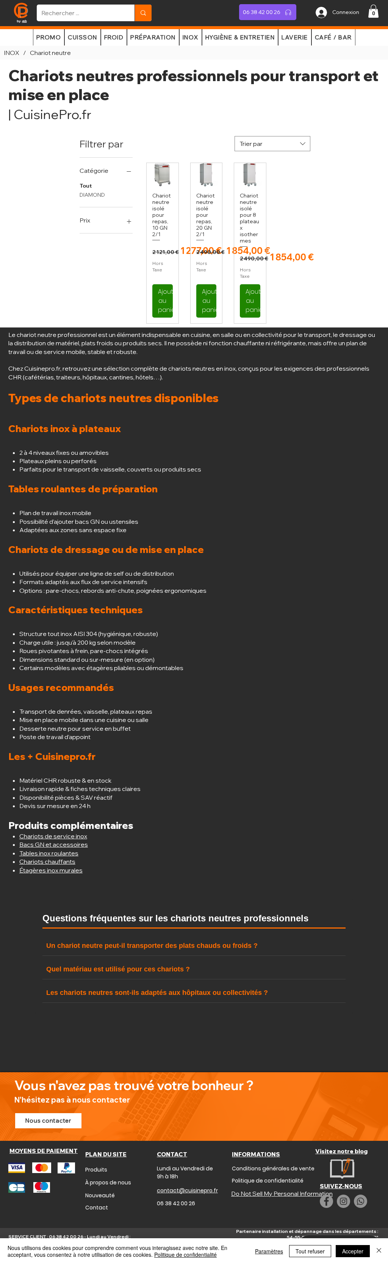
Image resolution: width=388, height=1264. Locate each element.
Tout (86, 185)
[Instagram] (343, 1201)
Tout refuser (310, 1251)
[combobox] (272, 143)
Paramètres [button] (269, 1251)
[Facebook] (326, 1201)
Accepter (352, 1251)
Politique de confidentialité (185, 1254)
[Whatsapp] (360, 1201)
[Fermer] (378, 1251)
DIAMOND (92, 194)
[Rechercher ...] (143, 13)
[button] (373, 11)
